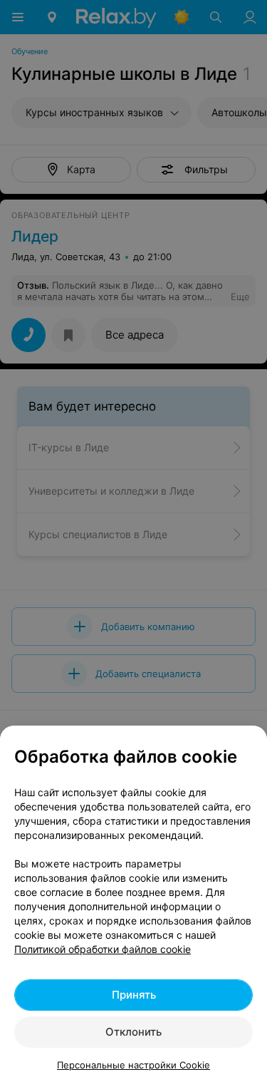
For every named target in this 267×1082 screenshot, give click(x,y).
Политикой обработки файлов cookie (102, 949)
